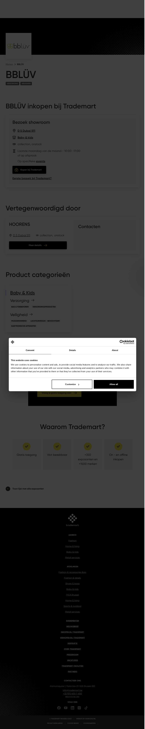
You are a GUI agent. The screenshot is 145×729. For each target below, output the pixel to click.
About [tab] (115, 350)
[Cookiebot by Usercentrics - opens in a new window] (121, 342)
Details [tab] (72, 350)
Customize (70, 384)
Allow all (113, 384)
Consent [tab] (30, 350)
